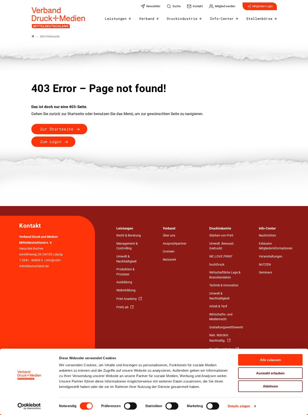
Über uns (169, 235)
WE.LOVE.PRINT (220, 256)
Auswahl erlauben (270, 373)
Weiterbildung (126, 290)
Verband (146, 18)
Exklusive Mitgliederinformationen (275, 246)
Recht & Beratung (128, 235)
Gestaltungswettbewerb (226, 327)
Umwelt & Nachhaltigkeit (126, 259)
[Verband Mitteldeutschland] (32, 36)
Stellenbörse (259, 18)
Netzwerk (169, 260)
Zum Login (51, 141)
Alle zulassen (270, 360)
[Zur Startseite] (58, 17)
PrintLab (122, 307)
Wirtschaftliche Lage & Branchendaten (225, 275)
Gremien (169, 251)
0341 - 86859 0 (32, 260)
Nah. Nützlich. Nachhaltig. (219, 338)
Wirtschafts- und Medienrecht (220, 317)
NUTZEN (265, 265)
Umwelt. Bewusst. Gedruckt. (221, 246)
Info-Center (222, 18)
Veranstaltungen (270, 256)
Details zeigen (239, 406)
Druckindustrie (182, 18)
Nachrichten (267, 235)
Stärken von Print (221, 235)
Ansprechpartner (174, 244)
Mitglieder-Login (262, 6)
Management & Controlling (127, 246)
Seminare (265, 272)
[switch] (130, 406)
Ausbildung (124, 282)
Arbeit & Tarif (218, 306)
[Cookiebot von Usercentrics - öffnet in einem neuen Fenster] (29, 406)
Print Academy (127, 299)
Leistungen (116, 18)
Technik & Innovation (223, 285)
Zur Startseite (56, 129)
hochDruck (216, 265)
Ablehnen (270, 386)
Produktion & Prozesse (125, 271)
